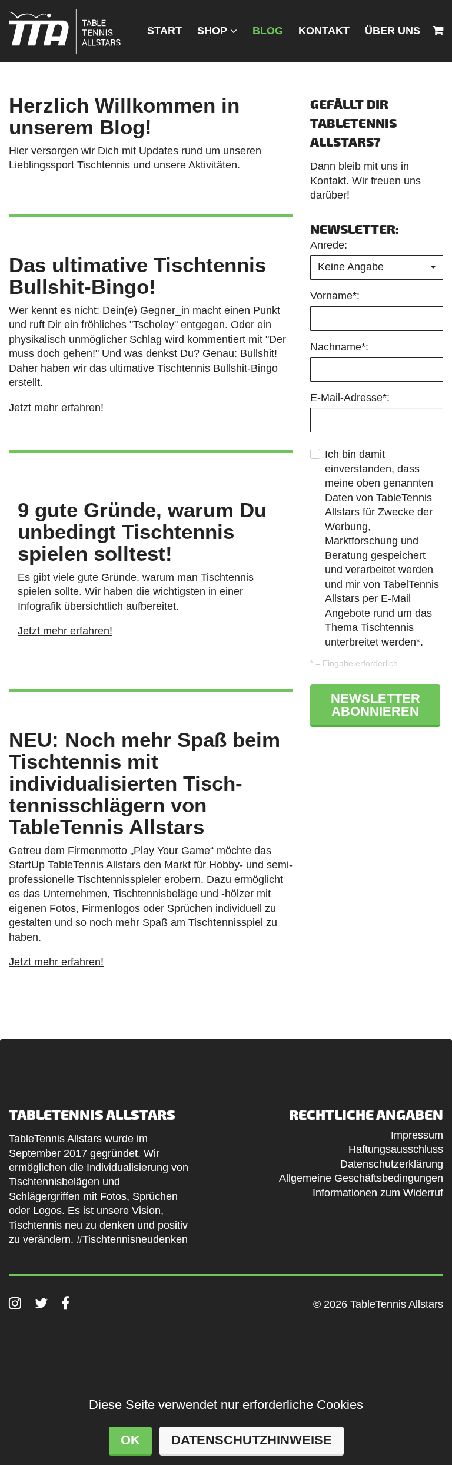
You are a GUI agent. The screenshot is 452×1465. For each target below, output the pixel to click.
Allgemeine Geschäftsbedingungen (361, 1178)
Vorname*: (335, 296)
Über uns (392, 31)
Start (164, 31)
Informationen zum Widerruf (378, 1193)
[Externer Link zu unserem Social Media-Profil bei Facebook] (65, 1303)
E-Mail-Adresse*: (350, 398)
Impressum (417, 1135)
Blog (267, 31)
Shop (212, 31)
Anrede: (328, 245)
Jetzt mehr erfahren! (56, 408)
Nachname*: (339, 347)
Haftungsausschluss (395, 1149)
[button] (376, 267)
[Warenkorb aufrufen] (438, 31)
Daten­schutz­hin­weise (251, 1440)
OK (130, 1440)
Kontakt (324, 31)
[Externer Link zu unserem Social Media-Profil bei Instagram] (15, 1303)
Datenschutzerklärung (391, 1164)
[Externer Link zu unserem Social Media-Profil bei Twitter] (41, 1303)
